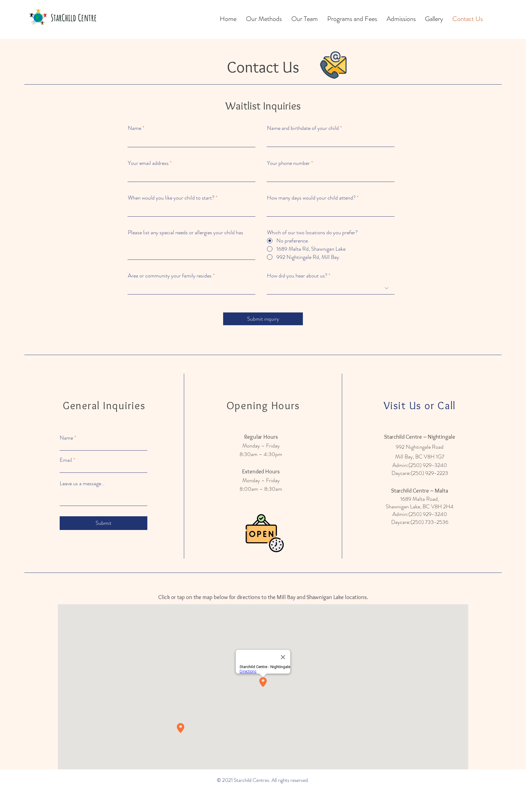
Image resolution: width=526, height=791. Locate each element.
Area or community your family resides (170, 275)
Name (134, 128)
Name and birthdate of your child (303, 128)
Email (66, 460)
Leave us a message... (82, 483)
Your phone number (288, 163)
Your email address (148, 163)
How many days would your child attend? (311, 197)
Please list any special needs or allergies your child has (185, 232)
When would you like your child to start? (171, 197)
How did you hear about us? (297, 275)
